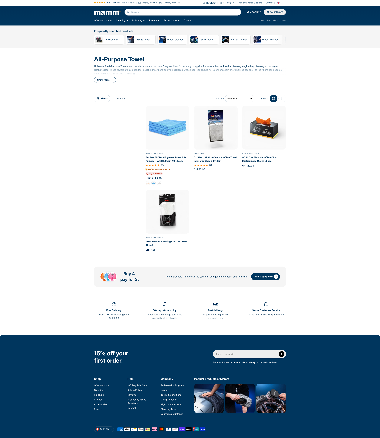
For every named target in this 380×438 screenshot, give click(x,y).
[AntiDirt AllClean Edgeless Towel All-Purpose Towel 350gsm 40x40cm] (167, 128)
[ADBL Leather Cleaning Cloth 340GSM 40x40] (167, 212)
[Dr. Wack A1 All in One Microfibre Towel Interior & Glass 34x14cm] (216, 128)
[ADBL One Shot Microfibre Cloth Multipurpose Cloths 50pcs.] (264, 128)
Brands (187, 20)
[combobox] (182, 12)
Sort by (220, 98)
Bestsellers (272, 20)
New (283, 20)
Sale (261, 20)
